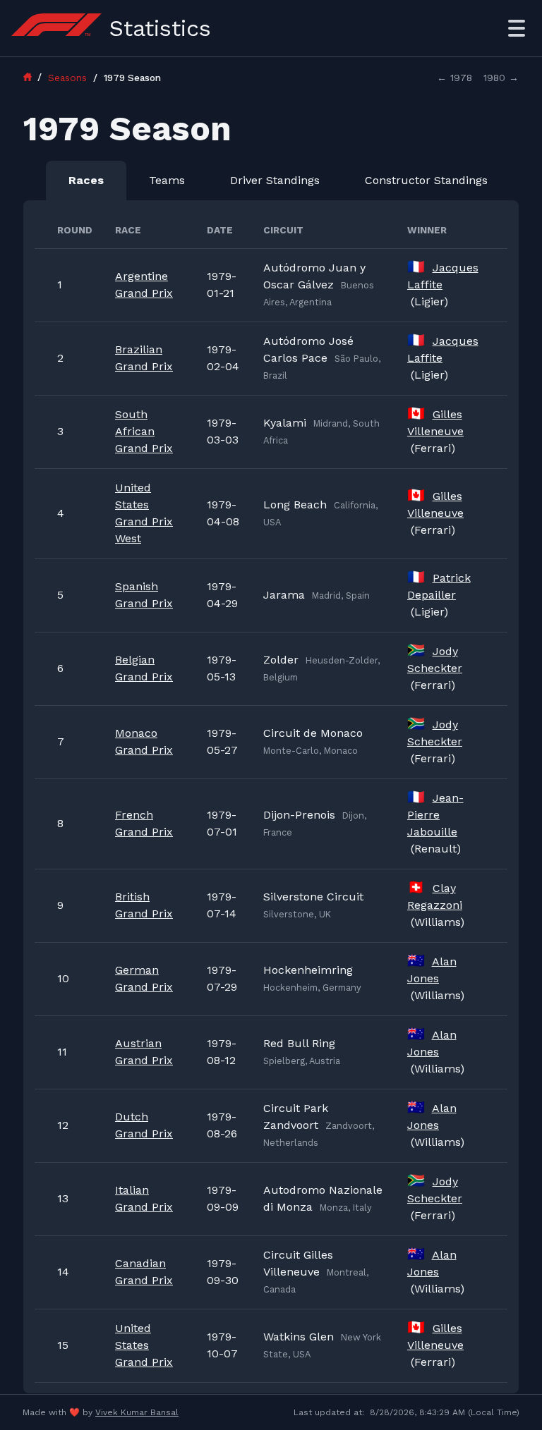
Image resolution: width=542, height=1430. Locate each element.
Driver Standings (275, 180)
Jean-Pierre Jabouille (435, 814)
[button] (516, 28)
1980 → (501, 77)
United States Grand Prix (144, 1345)
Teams (167, 180)
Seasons (69, 77)
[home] (33, 77)
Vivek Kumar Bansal (137, 1412)
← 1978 (454, 77)
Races (86, 180)
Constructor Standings (426, 180)
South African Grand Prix (144, 431)
